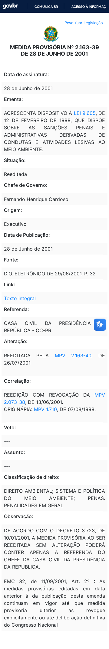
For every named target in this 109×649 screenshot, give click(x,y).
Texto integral (20, 298)
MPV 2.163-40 (73, 355)
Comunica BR (46, 7)
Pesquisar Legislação (83, 23)
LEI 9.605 (83, 113)
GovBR (10, 6)
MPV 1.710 (45, 409)
